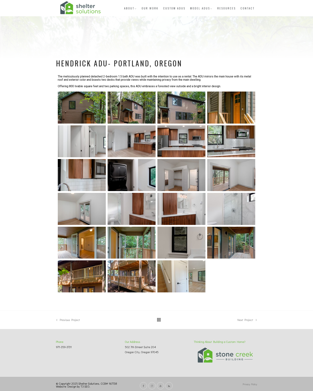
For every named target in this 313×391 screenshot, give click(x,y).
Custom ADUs (174, 8)
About (129, 8)
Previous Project (69, 319)
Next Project (245, 319)
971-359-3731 (64, 347)
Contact (248, 8)
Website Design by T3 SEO (72, 386)
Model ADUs (200, 8)
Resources (226, 8)
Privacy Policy (250, 384)
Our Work (150, 8)
